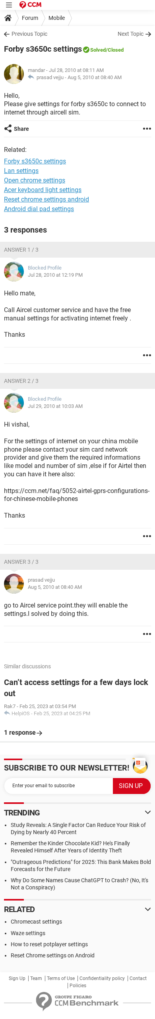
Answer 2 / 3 (21, 381)
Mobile (56, 18)
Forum (30, 18)
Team (36, 978)
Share (21, 129)
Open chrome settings (34, 180)
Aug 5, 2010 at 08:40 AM (95, 77)
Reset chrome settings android (46, 199)
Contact (138, 978)
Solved (98, 50)
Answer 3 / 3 (21, 562)
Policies (78, 985)
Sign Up (17, 978)
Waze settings (28, 933)
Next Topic (130, 34)
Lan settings (21, 171)
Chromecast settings (36, 921)
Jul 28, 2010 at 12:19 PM (55, 275)
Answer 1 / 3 (21, 250)
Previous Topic (29, 34)
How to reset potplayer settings (49, 944)
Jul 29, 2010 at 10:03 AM (55, 406)
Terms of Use (61, 978)
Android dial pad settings (39, 209)
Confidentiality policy (102, 978)
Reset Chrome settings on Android (53, 955)
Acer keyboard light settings (42, 190)
